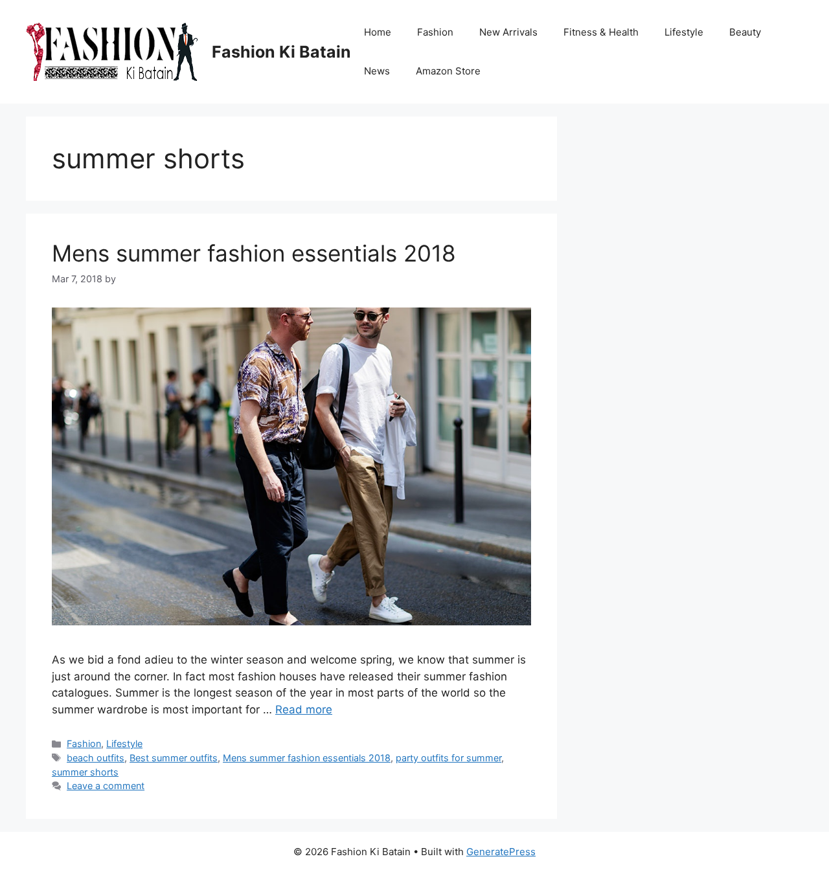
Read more (303, 709)
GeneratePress (501, 851)
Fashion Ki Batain (281, 51)
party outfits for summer (448, 757)
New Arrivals (508, 32)
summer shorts (85, 771)
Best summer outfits (174, 757)
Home (377, 32)
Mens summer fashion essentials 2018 (254, 253)
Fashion (435, 32)
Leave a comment (105, 785)
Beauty (745, 32)
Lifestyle (683, 32)
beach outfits (95, 757)
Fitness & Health (601, 32)
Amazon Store (448, 71)
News (377, 71)
